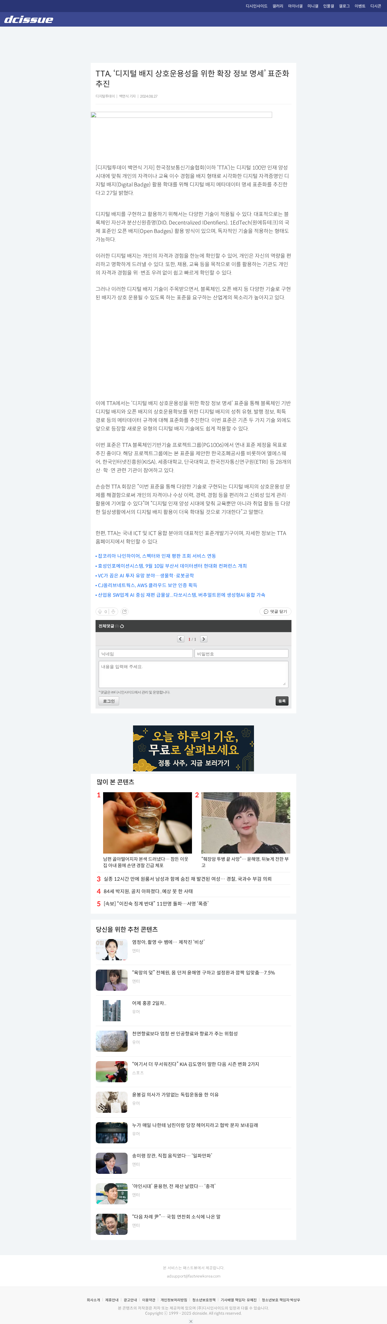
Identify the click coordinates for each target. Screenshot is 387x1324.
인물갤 (328, 6)
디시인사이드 (257, 6)
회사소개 (93, 1300)
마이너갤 (295, 6)
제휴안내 (112, 1300)
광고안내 (130, 1300)
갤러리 (277, 6)
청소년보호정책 (204, 1300)
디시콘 (375, 6)
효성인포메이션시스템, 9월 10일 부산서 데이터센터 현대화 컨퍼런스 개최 (172, 566)
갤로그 (344, 6)
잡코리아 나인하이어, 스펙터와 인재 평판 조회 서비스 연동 (157, 556)
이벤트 (360, 6)
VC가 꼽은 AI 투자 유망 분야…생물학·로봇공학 (146, 576)
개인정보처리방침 (174, 1300)
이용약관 (148, 1300)
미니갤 (312, 6)
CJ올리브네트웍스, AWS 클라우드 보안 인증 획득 (147, 585)
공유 (124, 611)
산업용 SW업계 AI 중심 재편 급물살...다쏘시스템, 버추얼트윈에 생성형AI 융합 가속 (181, 595)
